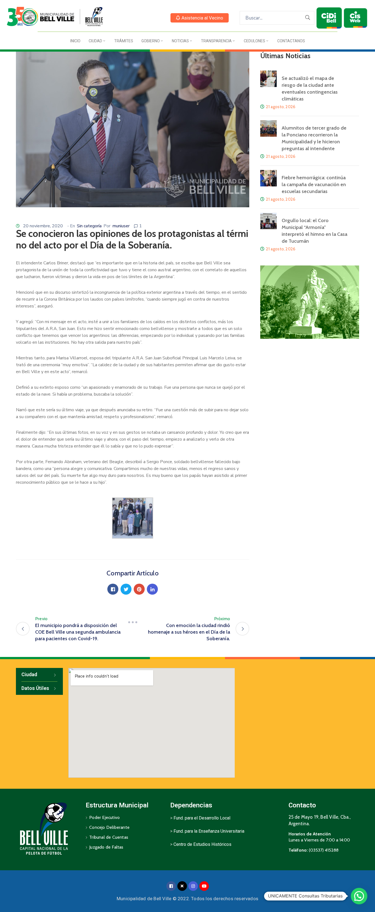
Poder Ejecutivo (104, 817)
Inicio (75, 41)
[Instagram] (193, 886)
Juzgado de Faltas (106, 847)
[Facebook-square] (171, 886)
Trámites (123, 41)
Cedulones (254, 41)
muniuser (121, 226)
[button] (199, 18)
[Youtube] (204, 886)
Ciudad (95, 41)
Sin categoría (89, 226)
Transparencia (216, 41)
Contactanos (291, 41)
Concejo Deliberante (109, 827)
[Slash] (132, 622)
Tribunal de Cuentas (108, 837)
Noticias (180, 41)
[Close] (182, 886)
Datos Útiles (35, 688)
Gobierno (150, 41)
